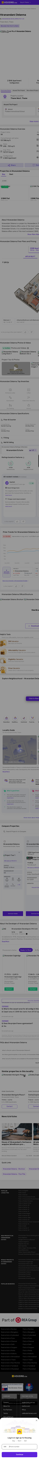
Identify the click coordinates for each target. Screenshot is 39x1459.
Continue (19, 1454)
